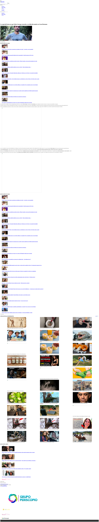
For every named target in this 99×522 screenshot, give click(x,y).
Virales (3, 8)
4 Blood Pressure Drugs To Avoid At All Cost (13, 366)
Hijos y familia (3, 7)
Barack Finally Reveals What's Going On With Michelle (80, 403)
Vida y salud (3, 13)
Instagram (3, 10)
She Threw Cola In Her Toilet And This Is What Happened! (47, 328)
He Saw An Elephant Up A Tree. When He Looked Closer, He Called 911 (16, 429)
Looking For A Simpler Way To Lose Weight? (46, 366)
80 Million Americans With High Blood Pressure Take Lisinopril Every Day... (82, 328)
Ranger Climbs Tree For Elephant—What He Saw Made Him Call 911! (49, 429)
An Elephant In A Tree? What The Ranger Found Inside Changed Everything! (48, 403)
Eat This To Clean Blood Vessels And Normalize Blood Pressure (15, 403)
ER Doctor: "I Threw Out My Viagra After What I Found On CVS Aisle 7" (16, 341)
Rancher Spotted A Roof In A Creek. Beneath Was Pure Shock (48, 416)
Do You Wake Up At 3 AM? (10, 378)
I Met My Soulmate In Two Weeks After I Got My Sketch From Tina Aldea (16, 416)
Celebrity (3, 6)
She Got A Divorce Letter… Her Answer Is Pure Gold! (80, 429)
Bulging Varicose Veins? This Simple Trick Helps (79, 378)
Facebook (3, 9)
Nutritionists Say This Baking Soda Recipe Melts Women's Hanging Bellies (49, 341)
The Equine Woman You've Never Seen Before (79, 366)
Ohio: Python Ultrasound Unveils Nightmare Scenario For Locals (81, 416)
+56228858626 (5, 485)
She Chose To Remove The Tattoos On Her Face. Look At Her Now (49, 378)
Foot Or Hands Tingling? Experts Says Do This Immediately (15, 328)
